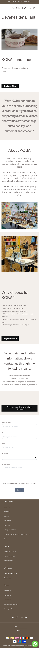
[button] (4, 8)
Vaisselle (7, 507)
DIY (5, 539)
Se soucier (7, 590)
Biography (6, 464)
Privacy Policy (9, 609)
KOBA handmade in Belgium (15, 645)
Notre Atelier (8, 560)
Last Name (6, 433)
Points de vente (9, 556)
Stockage (7, 511)
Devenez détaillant (10, 573)
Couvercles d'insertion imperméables (17, 534)
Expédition (7, 595)
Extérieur (7, 525)
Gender (5, 454)
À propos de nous (10, 551)
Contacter (7, 600)
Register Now (10, 86)
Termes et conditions (11, 604)
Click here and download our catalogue (19, 408)
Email (4, 443)
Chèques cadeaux (10, 530)
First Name (6, 422)
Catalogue (7, 578)
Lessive (6, 516)
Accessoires (8, 520)
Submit (19, 490)
